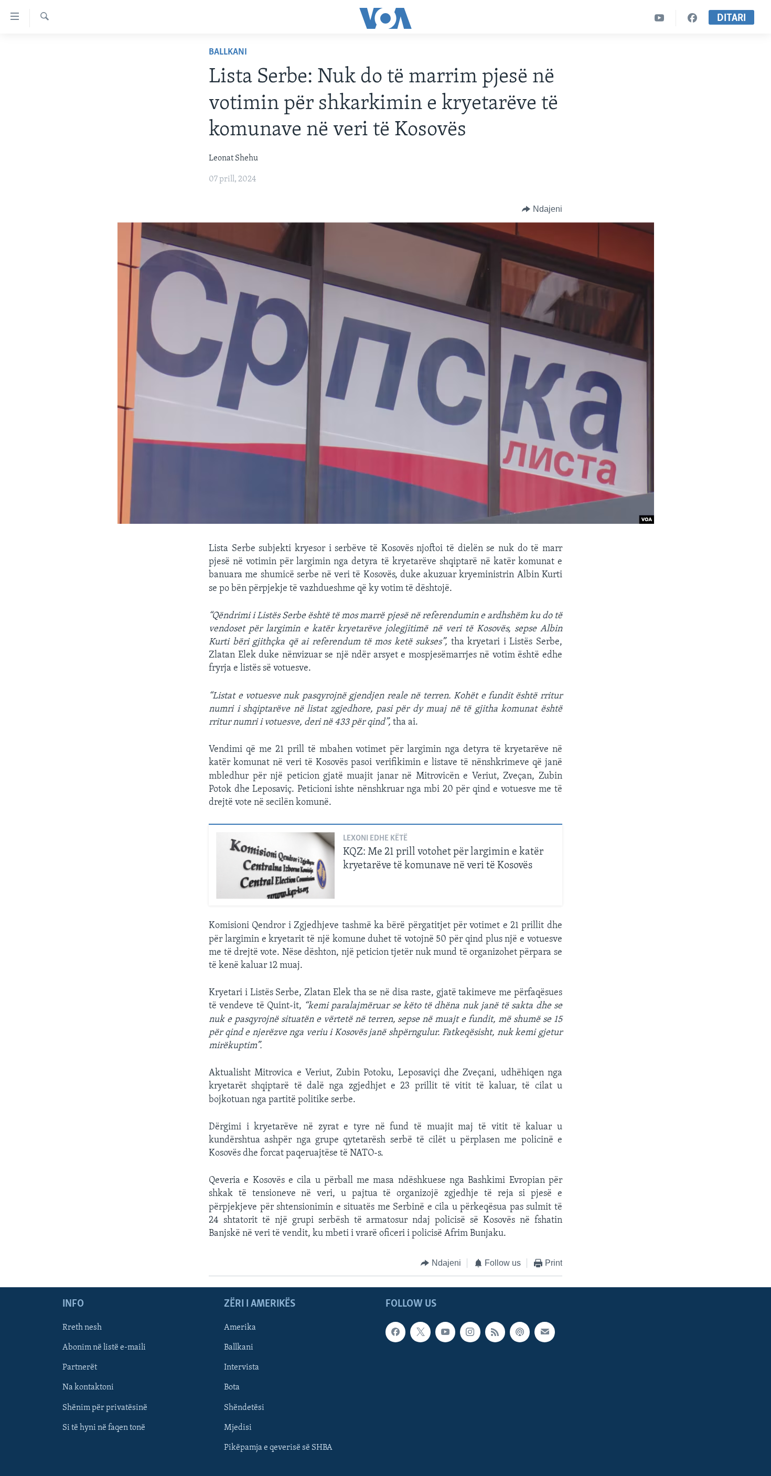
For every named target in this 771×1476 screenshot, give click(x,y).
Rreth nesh (82, 1327)
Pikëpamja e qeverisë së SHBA (278, 1447)
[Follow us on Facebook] (395, 1332)
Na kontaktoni (88, 1387)
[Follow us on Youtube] (445, 1332)
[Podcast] (520, 1332)
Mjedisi (238, 1427)
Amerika (240, 1327)
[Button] (542, 209)
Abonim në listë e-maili (104, 1347)
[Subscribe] (544, 1332)
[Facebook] (692, 18)
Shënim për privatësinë (104, 1407)
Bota (232, 1387)
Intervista (241, 1367)
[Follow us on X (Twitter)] (420, 1332)
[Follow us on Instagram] (470, 1332)
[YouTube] (659, 18)
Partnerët (79, 1367)
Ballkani (228, 52)
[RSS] (495, 1332)
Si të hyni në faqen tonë (103, 1427)
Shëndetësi (244, 1407)
